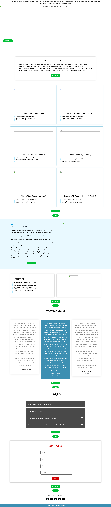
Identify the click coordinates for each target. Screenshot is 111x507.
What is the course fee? (35, 411)
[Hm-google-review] (63, 499)
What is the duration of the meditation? (40, 404)
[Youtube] (59, 499)
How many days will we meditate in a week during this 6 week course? (50, 425)
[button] (55, 404)
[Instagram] (51, 499)
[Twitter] (55, 499)
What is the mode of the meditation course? (42, 418)
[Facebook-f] (47, 499)
